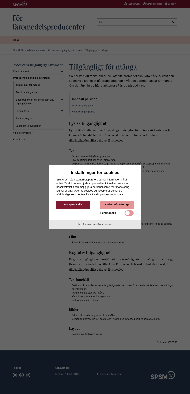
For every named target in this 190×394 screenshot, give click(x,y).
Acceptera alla (73, 204)
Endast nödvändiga (117, 204)
